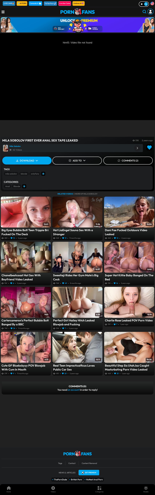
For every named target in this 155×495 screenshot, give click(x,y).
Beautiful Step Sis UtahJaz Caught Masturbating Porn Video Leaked (127, 367)
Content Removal (89, 463)
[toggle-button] (144, 4)
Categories (99, 492)
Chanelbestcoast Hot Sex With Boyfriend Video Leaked (21, 277)
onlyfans (35, 173)
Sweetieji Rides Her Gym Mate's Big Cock (75, 277)
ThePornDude (60, 479)
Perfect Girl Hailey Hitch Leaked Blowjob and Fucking (74, 322)
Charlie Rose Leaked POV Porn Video (129, 320)
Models (145, 492)
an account (73, 389)
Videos (53, 492)
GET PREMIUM (90, 473)
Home (9, 492)
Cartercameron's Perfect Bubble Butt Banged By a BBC (25, 322)
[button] (137, 148)
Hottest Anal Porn (94, 479)
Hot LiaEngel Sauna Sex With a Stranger (73, 232)
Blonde (16, 186)
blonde (24, 173)
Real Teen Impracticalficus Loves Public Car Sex (74, 367)
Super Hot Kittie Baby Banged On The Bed (129, 277)
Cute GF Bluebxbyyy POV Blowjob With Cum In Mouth (23, 367)
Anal (7, 186)
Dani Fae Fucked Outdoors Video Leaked (126, 232)
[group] (72, 148)
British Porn (76, 479)
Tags (60, 463)
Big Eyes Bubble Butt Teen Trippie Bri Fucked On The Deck (25, 232)
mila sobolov (11, 173)
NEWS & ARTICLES (67, 472)
